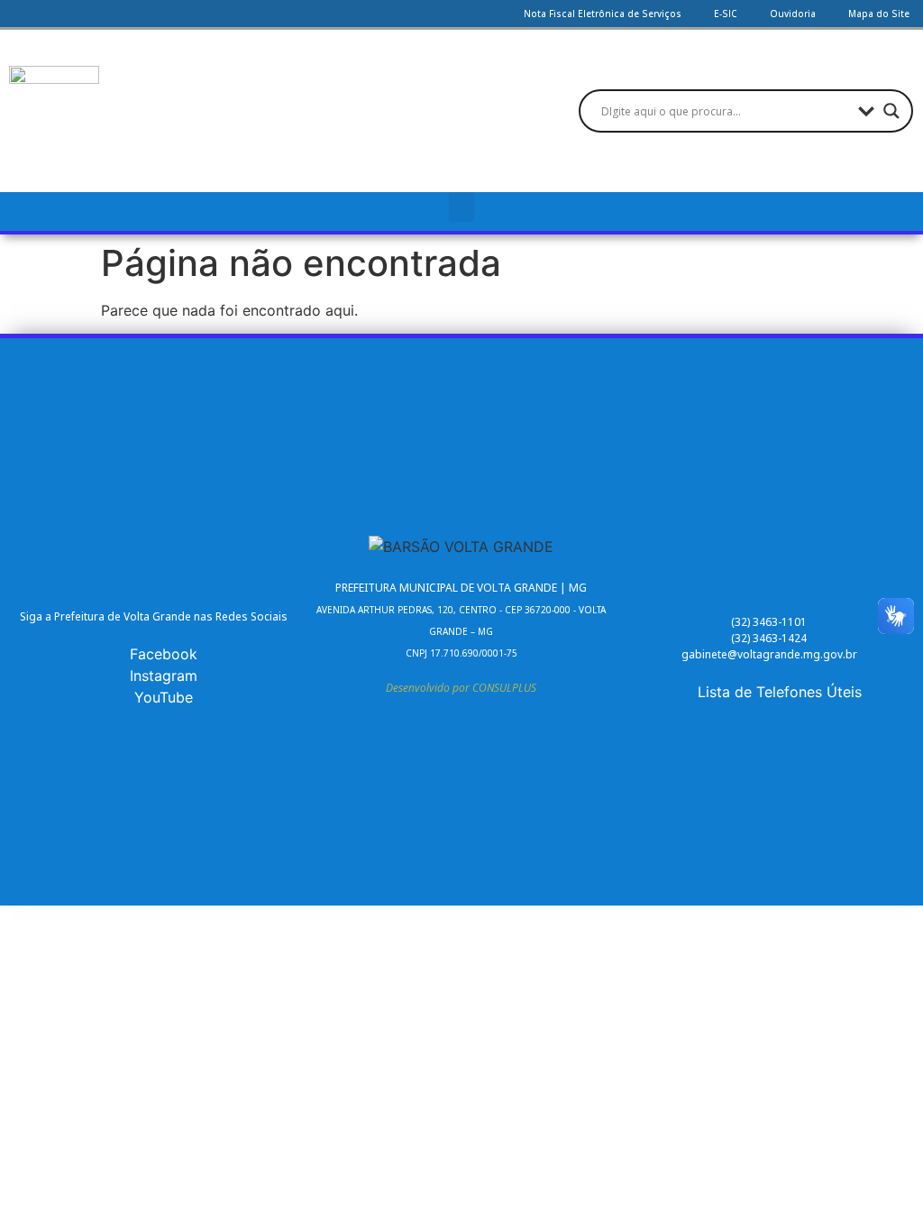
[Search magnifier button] (891, 111)
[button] (461, 207)
